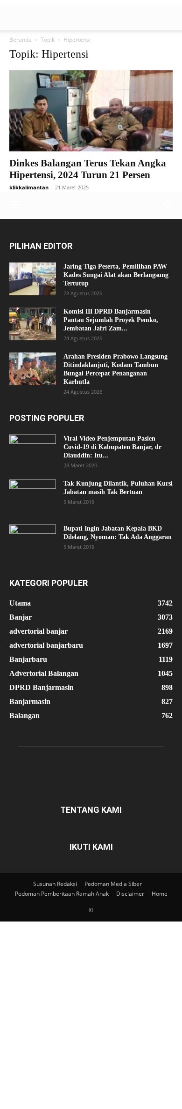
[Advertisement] (91, 96)
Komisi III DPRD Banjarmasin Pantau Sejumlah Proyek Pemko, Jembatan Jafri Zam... (110, 320)
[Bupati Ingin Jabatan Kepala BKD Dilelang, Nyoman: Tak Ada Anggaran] (32, 541)
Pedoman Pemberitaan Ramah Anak (62, 894)
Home (160, 894)
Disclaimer (130, 894)
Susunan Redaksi (55, 884)
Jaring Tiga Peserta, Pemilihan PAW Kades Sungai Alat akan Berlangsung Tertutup (115, 275)
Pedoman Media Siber (113, 884)
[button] (16, 204)
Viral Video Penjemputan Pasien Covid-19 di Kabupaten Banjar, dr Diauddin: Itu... (112, 447)
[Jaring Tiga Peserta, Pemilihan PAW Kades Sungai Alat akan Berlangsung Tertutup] (32, 278)
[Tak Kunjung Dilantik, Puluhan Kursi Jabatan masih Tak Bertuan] (32, 496)
